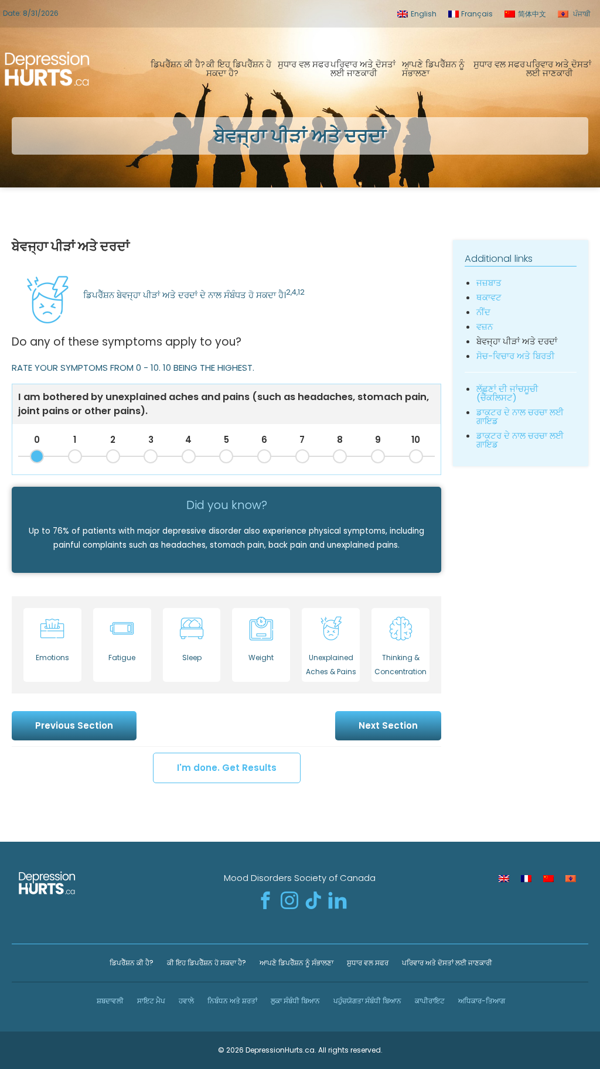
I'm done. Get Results (227, 767)
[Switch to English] (504, 879)
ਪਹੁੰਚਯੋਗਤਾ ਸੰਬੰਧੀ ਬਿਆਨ (366, 1001)
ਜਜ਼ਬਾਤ (489, 282)
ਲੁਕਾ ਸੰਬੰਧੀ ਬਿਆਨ (294, 1001)
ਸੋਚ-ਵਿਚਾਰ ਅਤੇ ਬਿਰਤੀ (515, 356)
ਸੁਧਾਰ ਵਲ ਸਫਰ (303, 64)
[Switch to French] (526, 879)
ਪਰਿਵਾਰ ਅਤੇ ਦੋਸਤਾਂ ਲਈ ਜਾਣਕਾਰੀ (363, 68)
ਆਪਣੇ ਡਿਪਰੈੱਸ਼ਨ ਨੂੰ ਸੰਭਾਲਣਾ (433, 68)
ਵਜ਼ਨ (484, 326)
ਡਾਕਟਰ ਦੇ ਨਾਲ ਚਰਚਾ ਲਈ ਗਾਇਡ (520, 416)
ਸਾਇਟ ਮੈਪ (150, 1001)
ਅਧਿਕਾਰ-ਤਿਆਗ (480, 1001)
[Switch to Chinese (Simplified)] (548, 879)
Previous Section (74, 725)
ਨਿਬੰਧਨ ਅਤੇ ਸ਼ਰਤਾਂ (231, 1001)
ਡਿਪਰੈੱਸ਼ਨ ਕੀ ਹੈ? (178, 64)
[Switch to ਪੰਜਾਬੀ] (571, 879)
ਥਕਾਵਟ (489, 297)
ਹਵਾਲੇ (185, 1001)
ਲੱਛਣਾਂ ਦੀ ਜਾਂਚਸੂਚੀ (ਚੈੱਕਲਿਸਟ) (507, 393)
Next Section (388, 725)
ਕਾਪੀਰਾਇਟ (429, 1001)
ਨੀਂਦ (483, 312)
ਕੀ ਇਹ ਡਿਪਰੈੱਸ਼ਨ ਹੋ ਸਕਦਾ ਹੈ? (238, 68)
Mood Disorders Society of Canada (300, 878)
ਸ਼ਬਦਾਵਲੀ (109, 1001)
